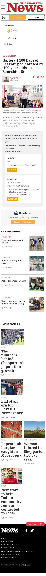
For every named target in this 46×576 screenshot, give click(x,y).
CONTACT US (7, 541)
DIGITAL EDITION (9, 557)
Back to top (33, 524)
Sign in (36, 17)
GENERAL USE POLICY (10, 544)
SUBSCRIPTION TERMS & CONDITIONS (18, 551)
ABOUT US (5, 538)
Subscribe (17, 17)
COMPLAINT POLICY (10, 555)
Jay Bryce (16, 77)
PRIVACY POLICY (8, 547)
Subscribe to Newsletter (23, 222)
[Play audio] (3, 17)
